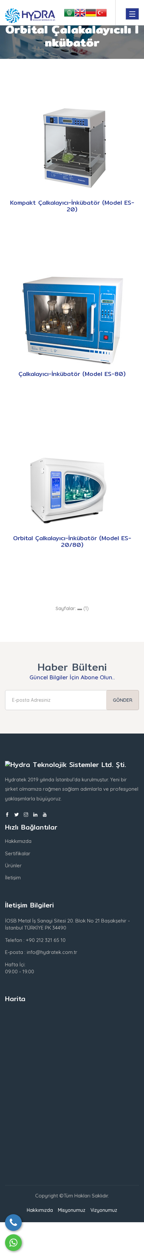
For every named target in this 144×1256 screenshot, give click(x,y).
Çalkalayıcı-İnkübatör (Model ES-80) (72, 374)
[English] (80, 14)
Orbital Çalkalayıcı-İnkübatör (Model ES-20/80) (72, 541)
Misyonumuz (71, 1210)
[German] (90, 14)
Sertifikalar (17, 853)
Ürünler (13, 865)
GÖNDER (122, 700)
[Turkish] (101, 14)
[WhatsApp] (13, 1242)
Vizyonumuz (103, 1210)
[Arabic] (69, 14)
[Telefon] (13, 1222)
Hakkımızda (18, 841)
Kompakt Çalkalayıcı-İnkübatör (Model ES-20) (72, 206)
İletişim (13, 877)
